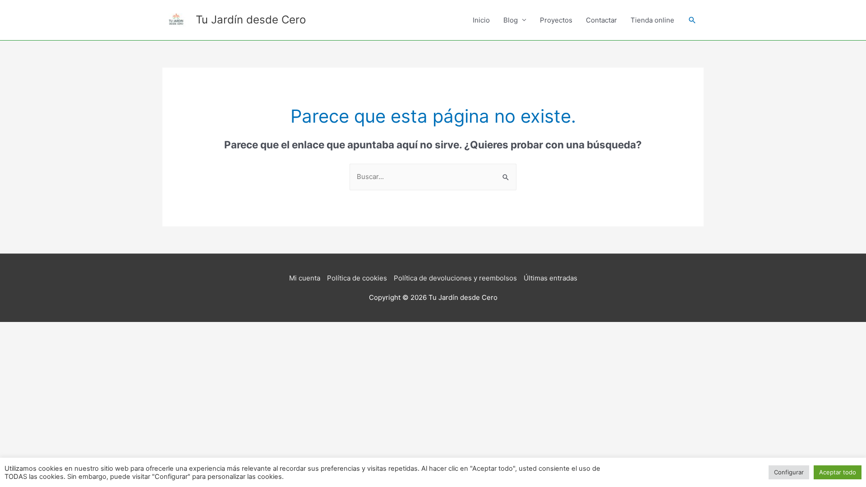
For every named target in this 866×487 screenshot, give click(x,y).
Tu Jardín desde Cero (251, 19)
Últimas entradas (550, 278)
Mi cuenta (304, 278)
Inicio (481, 20)
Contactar (601, 20)
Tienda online (652, 20)
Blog (510, 20)
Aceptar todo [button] (837, 472)
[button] (692, 20)
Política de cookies (357, 278)
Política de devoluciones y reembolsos (455, 278)
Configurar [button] (789, 472)
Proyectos (556, 20)
